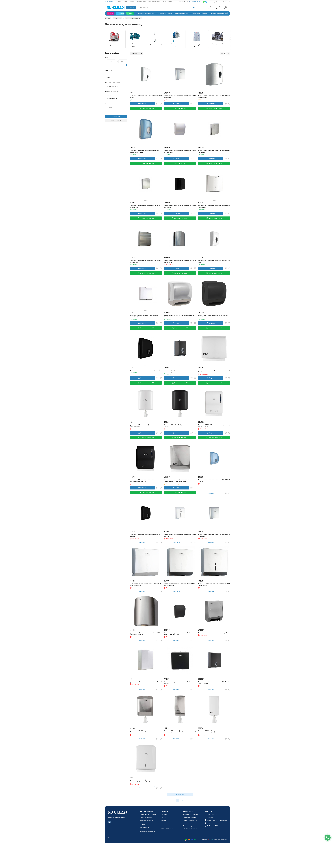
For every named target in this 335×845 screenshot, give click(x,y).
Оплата (125, 1)
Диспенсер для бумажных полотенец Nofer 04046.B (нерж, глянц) (214, 151)
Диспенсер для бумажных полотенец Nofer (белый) (146, 682)
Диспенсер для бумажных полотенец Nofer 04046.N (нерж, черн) (180, 206)
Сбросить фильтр (116, 120)
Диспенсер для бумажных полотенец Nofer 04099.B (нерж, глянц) (180, 261)
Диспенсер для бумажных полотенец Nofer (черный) (177, 682)
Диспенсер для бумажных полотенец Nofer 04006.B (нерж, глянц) (214, 206)
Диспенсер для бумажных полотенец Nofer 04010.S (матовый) (214, 535)
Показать (114, 116)
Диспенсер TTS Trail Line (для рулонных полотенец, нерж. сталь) (180, 731)
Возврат (132, 1)
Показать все (180, 794)
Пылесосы (186, 823)
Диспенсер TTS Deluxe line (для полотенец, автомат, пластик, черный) (143, 480)
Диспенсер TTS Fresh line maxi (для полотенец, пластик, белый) (144, 425)
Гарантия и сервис (141, 1)
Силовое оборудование (146, 820)
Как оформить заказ (167, 828)
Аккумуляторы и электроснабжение (221, 13)
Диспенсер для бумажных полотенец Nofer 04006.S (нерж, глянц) (145, 261)
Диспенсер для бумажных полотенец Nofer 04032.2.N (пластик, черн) (177, 633)
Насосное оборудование (165, 13)
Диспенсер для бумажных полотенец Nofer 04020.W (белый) (146, 96)
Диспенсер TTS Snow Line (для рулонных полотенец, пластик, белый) (210, 731)
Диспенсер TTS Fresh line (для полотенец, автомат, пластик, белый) (214, 425)
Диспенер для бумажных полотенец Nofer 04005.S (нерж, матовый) (179, 584)
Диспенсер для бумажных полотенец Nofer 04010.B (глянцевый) (180, 96)
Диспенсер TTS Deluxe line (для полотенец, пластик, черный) (180, 425)
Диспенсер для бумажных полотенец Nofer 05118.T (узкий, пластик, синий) (145, 151)
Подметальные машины (190, 820)
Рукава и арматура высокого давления (148, 823)
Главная (107, 18)
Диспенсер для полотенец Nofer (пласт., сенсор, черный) (213, 316)
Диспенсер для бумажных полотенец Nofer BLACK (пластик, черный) (179, 371)
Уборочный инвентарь (181, 13)
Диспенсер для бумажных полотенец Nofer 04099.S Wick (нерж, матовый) (145, 633)
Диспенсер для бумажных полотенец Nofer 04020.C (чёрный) (145, 535)
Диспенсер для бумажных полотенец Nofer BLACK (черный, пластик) (213, 682)
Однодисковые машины (190, 828)
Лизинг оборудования (154, 1)
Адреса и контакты (167, 1)
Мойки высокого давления (190, 814)
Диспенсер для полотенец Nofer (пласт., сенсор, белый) (179, 316)
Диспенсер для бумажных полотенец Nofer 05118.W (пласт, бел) (214, 261)
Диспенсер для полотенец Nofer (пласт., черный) (145, 370)
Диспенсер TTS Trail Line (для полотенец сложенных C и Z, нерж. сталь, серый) (176, 480)
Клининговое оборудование (146, 13)
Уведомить (211, 493)
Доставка (119, 1)
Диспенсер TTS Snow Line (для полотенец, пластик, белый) (214, 371)
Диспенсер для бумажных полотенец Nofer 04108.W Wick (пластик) (214, 96)
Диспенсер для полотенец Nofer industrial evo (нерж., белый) (144, 316)
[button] (227, 13)
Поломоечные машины (189, 817)
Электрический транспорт (147, 831)
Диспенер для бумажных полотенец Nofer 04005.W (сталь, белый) (214, 584)
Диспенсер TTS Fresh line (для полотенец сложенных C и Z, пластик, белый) (142, 781)
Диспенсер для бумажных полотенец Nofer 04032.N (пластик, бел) (180, 151)
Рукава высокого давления (199, 13)
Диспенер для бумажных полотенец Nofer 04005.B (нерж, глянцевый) (145, 584)
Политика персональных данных (116, 838)
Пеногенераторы (188, 826)
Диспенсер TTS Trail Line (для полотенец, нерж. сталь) (144, 731)
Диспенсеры (117, 18)
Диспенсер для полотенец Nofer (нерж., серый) (212, 632)
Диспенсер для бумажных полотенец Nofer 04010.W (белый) (180, 535)
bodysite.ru (225, 839)
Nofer (108, 74)
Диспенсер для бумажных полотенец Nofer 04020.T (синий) (214, 480)
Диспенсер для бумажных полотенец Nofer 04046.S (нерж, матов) (145, 206)
